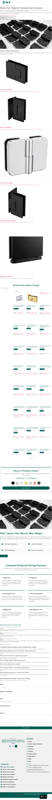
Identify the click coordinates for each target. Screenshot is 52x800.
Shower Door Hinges (8, 767)
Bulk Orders (31, 756)
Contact (30, 751)
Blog (29, 759)
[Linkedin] (16, 746)
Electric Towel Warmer (8, 787)
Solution (30, 746)
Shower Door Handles (8, 774)
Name (2, 684)
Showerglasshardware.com (17, 794)
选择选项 (28, 308)
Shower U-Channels (8, 782)
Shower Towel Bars (8, 777)
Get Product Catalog (12, 15)
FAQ (29, 761)
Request (2, 713)
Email (2, 698)
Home (30, 741)
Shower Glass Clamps (8, 769)
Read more (16, 308)
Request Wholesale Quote (4, 15)
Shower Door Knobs (8, 772)
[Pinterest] (10, 746)
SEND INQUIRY (26, 727)
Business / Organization (6, 691)
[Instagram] (13, 746)
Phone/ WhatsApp (5, 706)
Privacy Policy (32, 754)
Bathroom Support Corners (10, 779)
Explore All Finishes (26, 488)
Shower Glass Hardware (35, 744)
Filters (17, 291)
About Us (31, 749)
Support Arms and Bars (9, 784)
